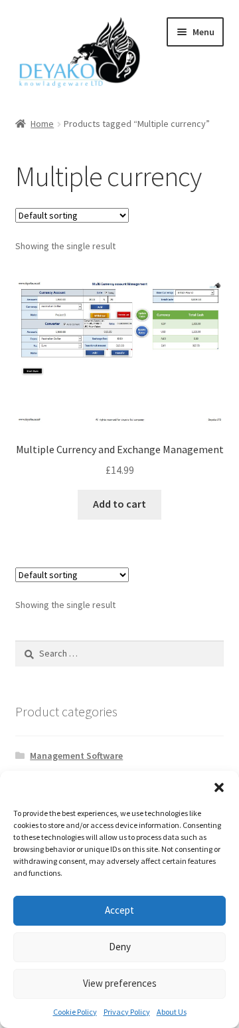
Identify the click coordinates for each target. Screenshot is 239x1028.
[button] (219, 787)
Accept (119, 910)
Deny (120, 946)
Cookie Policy (75, 1012)
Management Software (76, 756)
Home (42, 124)
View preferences (120, 983)
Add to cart (119, 503)
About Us (172, 1012)
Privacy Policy (127, 1012)
